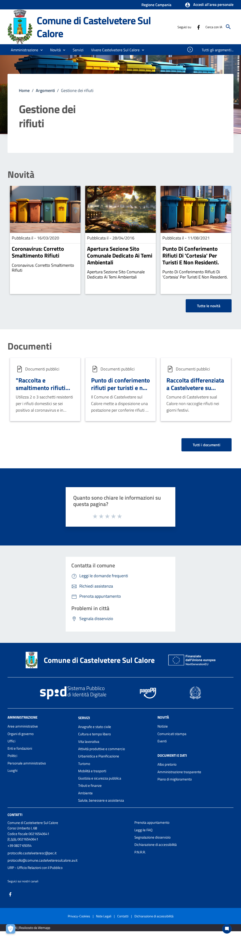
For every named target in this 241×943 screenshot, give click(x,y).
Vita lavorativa (88, 741)
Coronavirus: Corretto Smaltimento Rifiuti (38, 252)
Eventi (162, 741)
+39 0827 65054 (20, 845)
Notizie (162, 726)
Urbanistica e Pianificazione (98, 756)
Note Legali (103, 916)
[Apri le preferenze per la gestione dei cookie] (12, 930)
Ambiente (85, 793)
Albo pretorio (167, 764)
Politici (12, 755)
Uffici (11, 741)
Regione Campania (156, 5)
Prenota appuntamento (151, 822)
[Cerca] (228, 27)
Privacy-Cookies (79, 916)
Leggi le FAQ (143, 830)
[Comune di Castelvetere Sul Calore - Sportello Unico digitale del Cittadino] (20, 26)
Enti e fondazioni (20, 748)
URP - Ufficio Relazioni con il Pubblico (35, 867)
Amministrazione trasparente (179, 772)
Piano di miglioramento (174, 779)
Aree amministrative (23, 726)
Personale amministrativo (27, 763)
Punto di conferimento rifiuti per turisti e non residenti (120, 388)
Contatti (15, 814)
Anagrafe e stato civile (94, 726)
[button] (209, 5)
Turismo (84, 763)
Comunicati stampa (171, 733)
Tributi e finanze (90, 785)
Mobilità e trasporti (92, 771)
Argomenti (45, 90)
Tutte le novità (208, 306)
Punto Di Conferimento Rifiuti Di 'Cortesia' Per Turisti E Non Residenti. (190, 255)
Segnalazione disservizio (152, 837)
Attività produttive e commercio (101, 749)
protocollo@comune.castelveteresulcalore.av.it (42, 860)
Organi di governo (21, 733)
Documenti (30, 346)
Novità (21, 174)
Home (24, 90)
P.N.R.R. (140, 852)
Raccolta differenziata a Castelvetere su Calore (195, 388)
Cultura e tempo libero (94, 734)
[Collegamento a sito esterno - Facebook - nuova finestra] (198, 27)
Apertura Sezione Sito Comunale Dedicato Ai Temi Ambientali (119, 255)
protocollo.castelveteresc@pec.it (32, 853)
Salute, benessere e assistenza (101, 800)
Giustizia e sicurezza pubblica (99, 778)
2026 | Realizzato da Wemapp (29, 927)
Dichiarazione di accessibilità (155, 844)
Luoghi (12, 770)
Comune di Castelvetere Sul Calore (94, 26)
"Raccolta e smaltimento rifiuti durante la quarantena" (40, 392)
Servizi (84, 717)
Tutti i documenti (206, 445)
